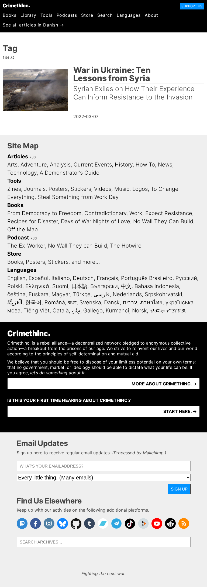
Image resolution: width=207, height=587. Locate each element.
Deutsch (83, 278)
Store (87, 15)
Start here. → (180, 411)
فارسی (102, 294)
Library (28, 15)
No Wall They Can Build (163, 221)
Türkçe (82, 294)
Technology (22, 172)
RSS (32, 157)
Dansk (112, 302)
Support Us (191, 6)
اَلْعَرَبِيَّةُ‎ (14, 302)
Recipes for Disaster (32, 221)
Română (54, 302)
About (151, 15)
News (165, 164)
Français (107, 278)
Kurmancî (117, 310)
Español (39, 278)
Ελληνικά (37, 286)
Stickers (81, 189)
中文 (126, 286)
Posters (58, 189)
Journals (35, 189)
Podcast (18, 237)
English (16, 278)
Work (135, 213)
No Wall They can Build (77, 245)
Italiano (60, 278)
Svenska (90, 302)
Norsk (139, 310)
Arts (12, 164)
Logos (140, 189)
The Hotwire (126, 245)
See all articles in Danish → (33, 25)
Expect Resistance (168, 213)
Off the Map (22, 229)
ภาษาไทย (151, 302)
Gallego (93, 310)
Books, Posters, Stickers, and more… (53, 262)
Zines (14, 189)
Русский (186, 278)
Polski (14, 286)
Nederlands (127, 294)
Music (121, 189)
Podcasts (67, 15)
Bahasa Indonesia (156, 286)
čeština (16, 294)
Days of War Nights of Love (95, 221)
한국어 (33, 302)
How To (145, 164)
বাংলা (72, 302)
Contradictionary (105, 213)
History (124, 164)
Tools (46, 15)
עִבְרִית (130, 302)
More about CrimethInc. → (164, 383)
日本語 (79, 286)
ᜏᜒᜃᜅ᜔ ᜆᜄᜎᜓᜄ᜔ (168, 310)
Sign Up (179, 489)
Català (61, 310)
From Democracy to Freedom (44, 213)
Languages (129, 15)
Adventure (33, 164)
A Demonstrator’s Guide (69, 172)
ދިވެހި (76, 310)
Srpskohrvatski (163, 294)
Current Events (93, 164)
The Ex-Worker (26, 245)
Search (105, 15)
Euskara (39, 294)
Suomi (60, 286)
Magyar (60, 294)
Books (9, 15)
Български (104, 286)
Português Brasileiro (146, 278)
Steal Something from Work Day (78, 197)
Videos (102, 189)
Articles (17, 156)
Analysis (60, 164)
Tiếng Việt (36, 310)
